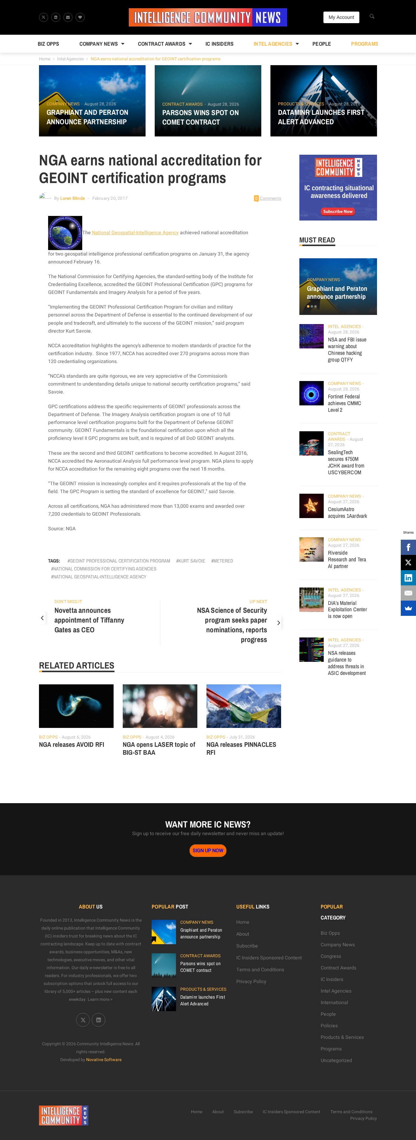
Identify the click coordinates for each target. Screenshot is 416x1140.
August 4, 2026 (160, 737)
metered (223, 560)
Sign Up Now (208, 850)
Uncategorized (336, 1060)
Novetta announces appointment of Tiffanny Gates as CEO (90, 619)
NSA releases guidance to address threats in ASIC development (347, 663)
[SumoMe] (408, 608)
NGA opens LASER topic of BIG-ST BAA (159, 748)
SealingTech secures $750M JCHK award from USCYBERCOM (346, 462)
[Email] (408, 593)
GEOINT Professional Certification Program (120, 560)
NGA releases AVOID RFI (71, 744)
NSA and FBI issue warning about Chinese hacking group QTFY (347, 349)
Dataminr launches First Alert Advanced (321, 117)
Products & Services (301, 104)
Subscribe (247, 946)
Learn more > (100, 999)
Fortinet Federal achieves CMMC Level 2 (344, 403)
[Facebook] (408, 547)
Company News (98, 44)
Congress (331, 956)
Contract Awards (161, 44)
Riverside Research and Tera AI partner (347, 559)
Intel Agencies (273, 44)
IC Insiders (220, 44)
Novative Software (104, 1060)
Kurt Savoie (191, 560)
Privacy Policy (251, 981)
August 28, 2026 (100, 104)
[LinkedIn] (408, 577)
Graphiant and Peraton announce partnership (87, 117)
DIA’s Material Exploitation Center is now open (347, 609)
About (242, 934)
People (321, 44)
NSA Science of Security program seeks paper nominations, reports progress (232, 624)
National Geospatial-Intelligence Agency (135, 232)
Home (44, 59)
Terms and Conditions (260, 969)
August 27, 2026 (344, 502)
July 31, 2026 (242, 737)
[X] (408, 562)
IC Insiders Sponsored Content (269, 958)
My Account (341, 17)
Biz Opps (48, 44)
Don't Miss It (68, 601)
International (334, 1002)
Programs (364, 44)
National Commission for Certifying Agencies (105, 568)
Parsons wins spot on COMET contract (200, 117)
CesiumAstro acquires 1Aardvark (347, 512)
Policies (329, 1025)
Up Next (258, 601)
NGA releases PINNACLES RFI (241, 748)
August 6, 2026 (76, 737)
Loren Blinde (72, 198)
